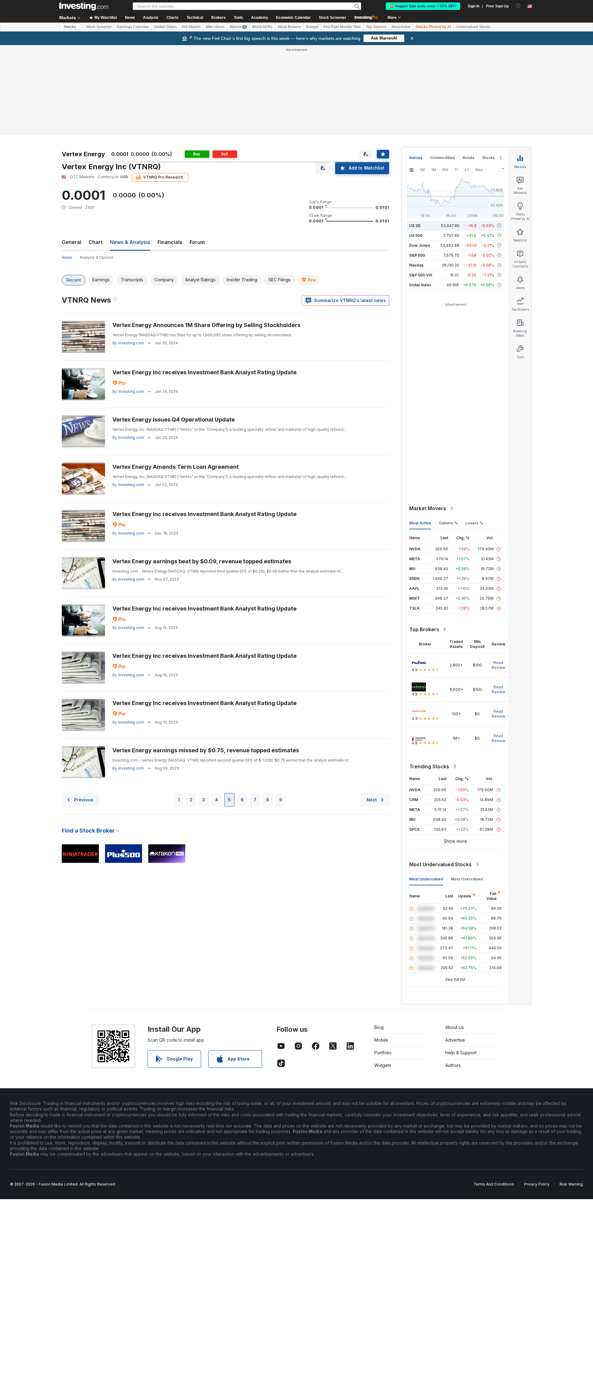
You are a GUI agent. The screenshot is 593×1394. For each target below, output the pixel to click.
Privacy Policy (536, 1184)
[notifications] (518, 6)
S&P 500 (417, 255)
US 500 (416, 235)
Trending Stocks (429, 766)
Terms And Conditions (493, 1184)
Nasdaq (416, 265)
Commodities (442, 157)
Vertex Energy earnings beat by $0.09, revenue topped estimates (201, 561)
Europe (312, 27)
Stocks (70, 27)
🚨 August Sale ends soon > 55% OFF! (422, 6)
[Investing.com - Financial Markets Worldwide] (83, 6)
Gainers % (448, 523)
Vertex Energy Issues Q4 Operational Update (173, 419)
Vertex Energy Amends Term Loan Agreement (175, 467)
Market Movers (427, 508)
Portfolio (383, 1052)
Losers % (474, 523)
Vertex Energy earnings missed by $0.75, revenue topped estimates (205, 750)
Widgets (382, 1065)
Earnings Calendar (133, 27)
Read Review (498, 665)
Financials (170, 242)
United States (165, 27)
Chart (96, 242)
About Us (454, 1027)
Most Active (401, 27)
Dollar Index (420, 285)
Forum (197, 242)
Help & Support (461, 1052)
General (71, 242)
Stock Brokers (289, 27)
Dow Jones (419, 245)
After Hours (215, 27)
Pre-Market (191, 27)
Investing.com (131, 343)
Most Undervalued (426, 879)
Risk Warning (571, 1184)
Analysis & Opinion (96, 257)
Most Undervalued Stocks (440, 864)
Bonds (468, 157)
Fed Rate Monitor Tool (342, 27)
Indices (416, 157)
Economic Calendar (293, 17)
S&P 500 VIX (420, 275)
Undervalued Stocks (473, 27)
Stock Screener (332, 17)
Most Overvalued (467, 879)
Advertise (455, 1040)
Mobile (381, 1040)
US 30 (414, 225)
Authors (453, 1065)
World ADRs (262, 27)
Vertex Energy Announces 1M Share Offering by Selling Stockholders (206, 325)
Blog (379, 1027)
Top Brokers (424, 629)
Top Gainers (376, 27)
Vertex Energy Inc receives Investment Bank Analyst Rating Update (204, 372)
